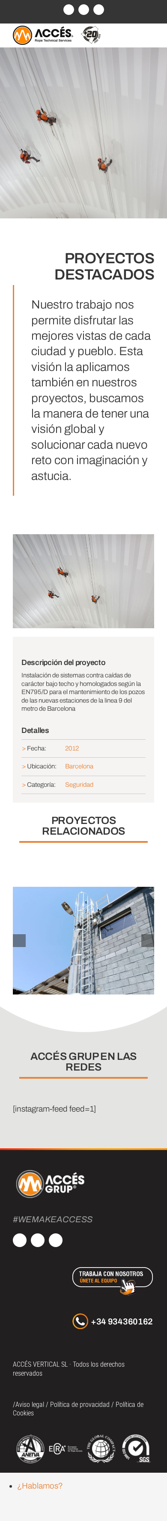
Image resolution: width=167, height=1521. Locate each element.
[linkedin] (56, 1240)
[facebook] (20, 1240)
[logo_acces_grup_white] (50, 1171)
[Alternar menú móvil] (150, 34)
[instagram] (38, 1240)
